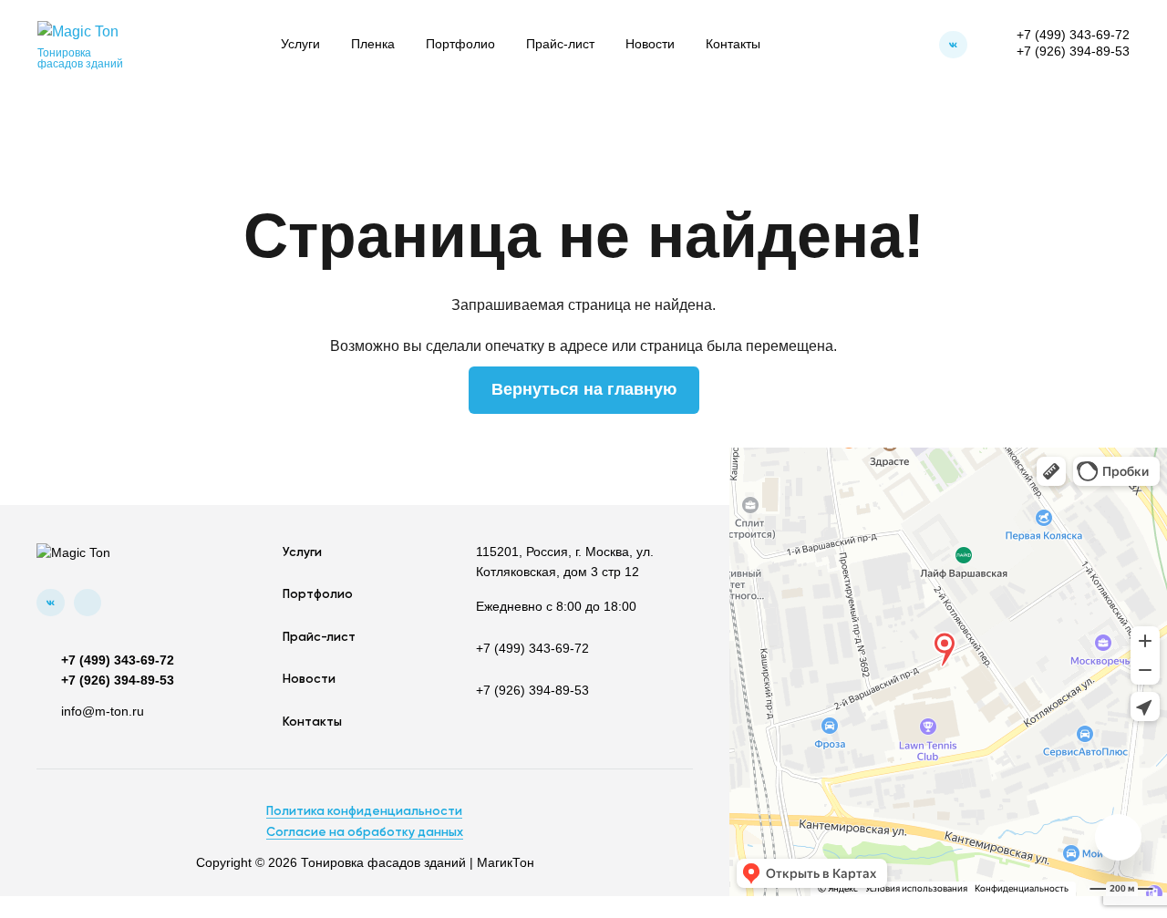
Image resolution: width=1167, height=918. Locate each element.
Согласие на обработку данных (364, 832)
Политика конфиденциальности (364, 811)
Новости (650, 44)
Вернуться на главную (583, 389)
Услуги (300, 44)
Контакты (733, 44)
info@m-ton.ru (102, 711)
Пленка (373, 44)
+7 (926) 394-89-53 (1073, 51)
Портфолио (460, 44)
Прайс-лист (560, 44)
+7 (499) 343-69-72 (1073, 35)
